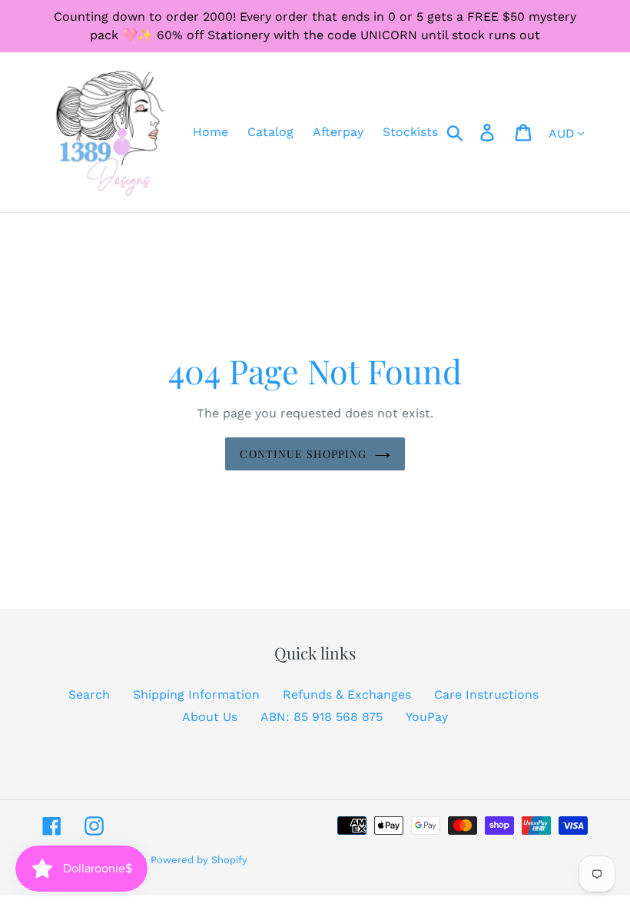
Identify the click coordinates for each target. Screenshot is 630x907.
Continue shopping (303, 454)
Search (89, 694)
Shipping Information (196, 694)
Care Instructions (486, 694)
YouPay (427, 716)
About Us (209, 716)
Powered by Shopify (199, 859)
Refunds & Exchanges (347, 694)
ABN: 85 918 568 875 (321, 716)
